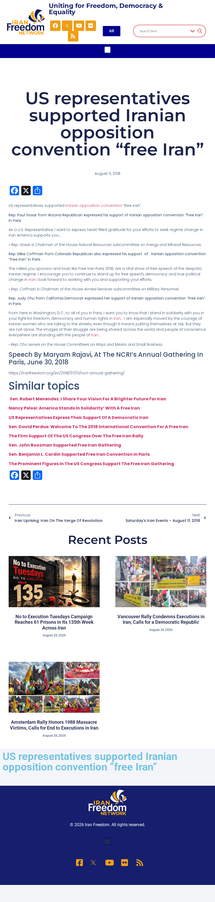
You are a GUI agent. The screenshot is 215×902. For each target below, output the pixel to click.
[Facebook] (55, 25)
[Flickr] (90, 25)
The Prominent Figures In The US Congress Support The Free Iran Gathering (91, 464)
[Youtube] (79, 25)
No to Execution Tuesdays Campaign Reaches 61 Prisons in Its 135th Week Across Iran (54, 622)
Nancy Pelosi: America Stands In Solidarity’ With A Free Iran (74, 408)
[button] (108, 50)
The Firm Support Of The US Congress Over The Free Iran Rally (76, 436)
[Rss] (73, 36)
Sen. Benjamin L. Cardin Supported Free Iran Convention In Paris (79, 454)
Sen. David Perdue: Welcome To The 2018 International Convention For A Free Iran (98, 427)
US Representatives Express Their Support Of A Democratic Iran (78, 418)
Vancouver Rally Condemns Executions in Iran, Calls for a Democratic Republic (161, 619)
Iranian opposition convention (94, 205)
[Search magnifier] (199, 31)
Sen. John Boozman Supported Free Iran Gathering (65, 445)
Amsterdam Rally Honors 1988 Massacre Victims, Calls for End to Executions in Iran (54, 725)
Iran (32, 279)
